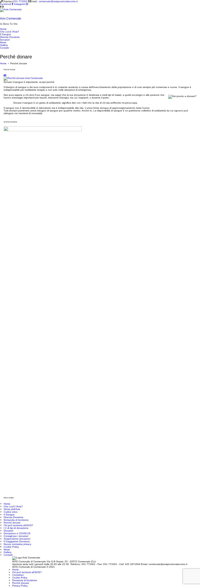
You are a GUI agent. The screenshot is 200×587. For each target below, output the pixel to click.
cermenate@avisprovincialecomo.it (58, 1)
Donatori (8, 530)
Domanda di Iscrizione (16, 520)
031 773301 (20, 1)
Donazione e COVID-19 (17, 533)
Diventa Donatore (13, 517)
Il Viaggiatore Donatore (17, 541)
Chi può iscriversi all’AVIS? (18, 525)
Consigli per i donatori (16, 536)
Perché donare (12, 522)
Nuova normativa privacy (17, 544)
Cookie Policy (11, 546)
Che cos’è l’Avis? (13, 506)
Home (7, 503)
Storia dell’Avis (12, 509)
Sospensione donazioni (17, 538)
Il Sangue (9, 514)
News (7, 549)
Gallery (7, 552)
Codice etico (11, 512)
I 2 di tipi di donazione (16, 528)
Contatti (8, 555)
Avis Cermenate (10, 18)
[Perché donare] (23, 78)
